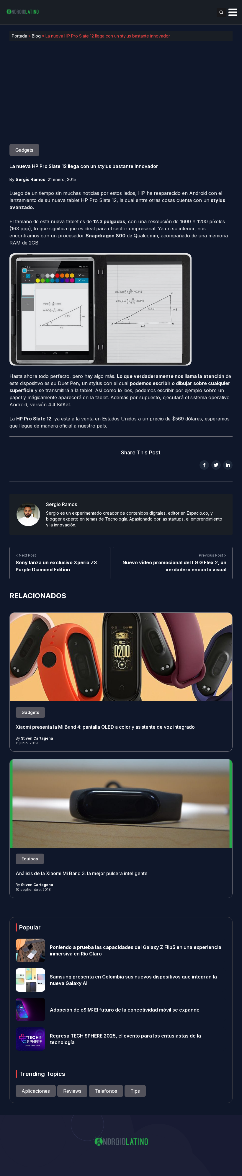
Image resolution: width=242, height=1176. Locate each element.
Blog (36, 35)
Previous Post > (212, 555)
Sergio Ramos (30, 179)
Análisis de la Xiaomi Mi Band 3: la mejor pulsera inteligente (82, 873)
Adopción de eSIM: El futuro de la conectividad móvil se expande (125, 1009)
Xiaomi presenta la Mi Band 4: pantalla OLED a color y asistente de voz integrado (105, 727)
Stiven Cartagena (37, 738)
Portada (19, 35)
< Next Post (26, 555)
